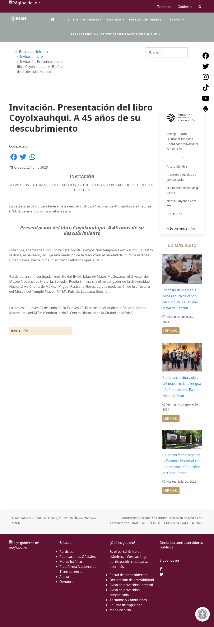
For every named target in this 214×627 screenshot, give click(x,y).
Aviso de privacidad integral (131, 584)
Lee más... (171, 330)
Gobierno (185, 6)
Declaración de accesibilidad (132, 579)
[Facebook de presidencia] (161, 569)
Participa (66, 551)
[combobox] (167, 52)
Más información (181, 229)
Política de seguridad (126, 605)
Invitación (19, 331)
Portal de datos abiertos (128, 574)
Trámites (164, 6)
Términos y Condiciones (128, 600)
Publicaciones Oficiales (77, 556)
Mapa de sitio (120, 610)
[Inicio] (52, 19)
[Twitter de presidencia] (162, 574)
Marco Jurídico (70, 561)
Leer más (117, 566)
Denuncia (66, 581)
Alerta (64, 576)
